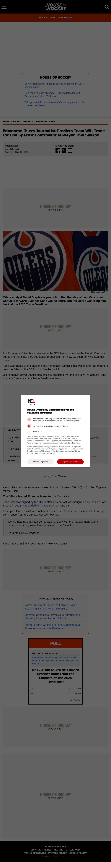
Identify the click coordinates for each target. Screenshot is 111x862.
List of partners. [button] (74, 443)
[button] (55, 432)
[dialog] (55, 431)
